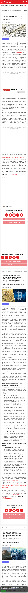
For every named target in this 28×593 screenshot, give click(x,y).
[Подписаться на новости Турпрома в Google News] (21, 215)
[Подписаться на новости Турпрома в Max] (10, 215)
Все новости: (4, 5)
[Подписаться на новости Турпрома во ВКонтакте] (14, 215)
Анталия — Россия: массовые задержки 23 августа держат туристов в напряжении (14, 485)
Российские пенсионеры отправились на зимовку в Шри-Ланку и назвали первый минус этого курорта (20, 10)
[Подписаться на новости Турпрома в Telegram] (6, 215)
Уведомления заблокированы (15, 219)
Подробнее (15, 588)
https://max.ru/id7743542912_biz (13, 494)
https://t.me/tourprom (12, 174)
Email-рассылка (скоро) (14, 222)
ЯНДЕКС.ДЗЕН (17, 170)
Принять (3, 590)
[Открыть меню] (1, 2)
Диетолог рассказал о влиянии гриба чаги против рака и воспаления (14, 156)
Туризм (11, 5)
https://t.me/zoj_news (7, 497)
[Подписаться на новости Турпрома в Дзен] (17, 215)
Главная (4, 10)
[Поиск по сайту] (23, 2)
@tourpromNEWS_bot (12, 480)
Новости (9, 10)
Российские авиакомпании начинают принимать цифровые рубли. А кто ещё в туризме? (20, 271)
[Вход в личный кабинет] (26, 2)
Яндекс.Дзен (19, 52)
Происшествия (19, 5)
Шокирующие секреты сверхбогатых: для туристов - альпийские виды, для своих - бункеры (20, 527)
